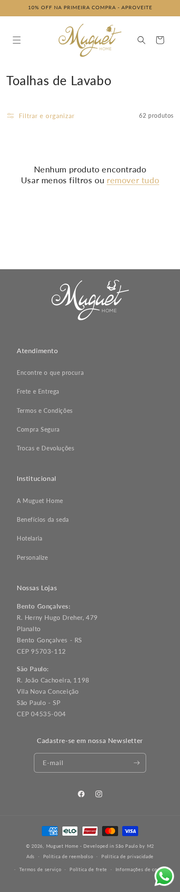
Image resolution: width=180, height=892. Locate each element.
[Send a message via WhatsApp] (164, 876)
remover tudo (133, 180)
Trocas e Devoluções (45, 448)
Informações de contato (142, 869)
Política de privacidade (127, 856)
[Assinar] (136, 763)
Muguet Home (62, 846)
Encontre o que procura (50, 372)
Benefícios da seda (43, 519)
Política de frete (88, 869)
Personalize (32, 557)
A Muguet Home (40, 500)
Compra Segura (38, 429)
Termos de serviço (40, 869)
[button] (17, 40)
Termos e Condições (45, 410)
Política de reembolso (68, 856)
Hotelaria (29, 538)
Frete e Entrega (38, 391)
